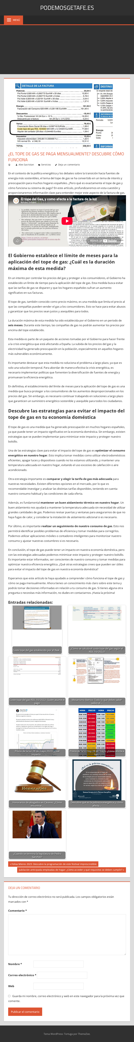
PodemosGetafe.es (67, 7)
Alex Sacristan (26, 164)
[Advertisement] (67, 50)
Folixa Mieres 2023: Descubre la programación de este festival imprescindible (54, 864)
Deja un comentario (69, 164)
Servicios (46, 164)
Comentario (17, 910)
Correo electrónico (22, 975)
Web (11, 986)
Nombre (15, 964)
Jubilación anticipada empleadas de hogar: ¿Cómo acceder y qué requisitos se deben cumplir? (70, 870)
